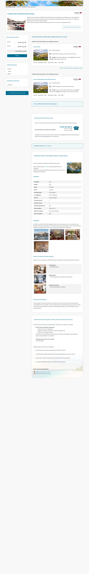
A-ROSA (18, 6)
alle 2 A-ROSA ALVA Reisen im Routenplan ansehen (71, 68)
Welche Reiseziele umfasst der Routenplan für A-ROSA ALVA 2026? (50, 350)
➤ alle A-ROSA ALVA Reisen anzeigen (72, 27)
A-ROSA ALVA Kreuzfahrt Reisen (28, 6)
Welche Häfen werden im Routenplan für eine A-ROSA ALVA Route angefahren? (53, 358)
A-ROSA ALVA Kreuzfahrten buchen (43, 372)
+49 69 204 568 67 (40, 340)
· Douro (8, 71)
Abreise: (9, 45)
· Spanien (8, 73)
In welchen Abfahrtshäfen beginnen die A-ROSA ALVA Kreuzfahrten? (51, 361)
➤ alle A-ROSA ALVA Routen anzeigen (17, 92)
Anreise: (9, 41)
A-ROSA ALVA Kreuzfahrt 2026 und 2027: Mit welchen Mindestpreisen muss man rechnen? (55, 354)
